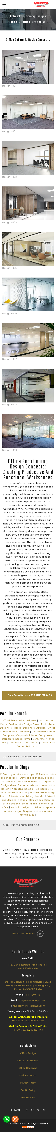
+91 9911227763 (20, 1020)
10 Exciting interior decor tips (17, 774)
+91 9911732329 (21, 1029)
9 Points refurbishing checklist (27, 796)
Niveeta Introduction (23, 933)
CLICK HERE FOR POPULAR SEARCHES (23, 756)
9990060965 (37, 1020)
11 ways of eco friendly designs (36, 777)
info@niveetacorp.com (32, 1000)
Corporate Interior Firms (16, 738)
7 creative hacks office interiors (31, 788)
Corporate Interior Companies (34, 735)
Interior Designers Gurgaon (30, 727)
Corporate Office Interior (24, 742)
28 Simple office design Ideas (19, 781)
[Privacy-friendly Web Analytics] (28, 1127)
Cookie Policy (28, 1090)
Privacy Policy (28, 1082)
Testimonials (28, 1097)
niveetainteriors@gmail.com (29, 1005)
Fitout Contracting (27, 1060)
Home (14, 22)
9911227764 (36, 1029)
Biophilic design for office (26, 807)
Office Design (28, 1053)
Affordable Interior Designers (19, 720)
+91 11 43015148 (32, 994)
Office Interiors (28, 1075)
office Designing (28, 1068)
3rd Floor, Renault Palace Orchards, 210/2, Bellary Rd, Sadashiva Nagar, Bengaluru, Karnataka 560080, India (28, 985)
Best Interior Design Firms (24, 724)
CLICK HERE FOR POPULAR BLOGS (21, 825)
